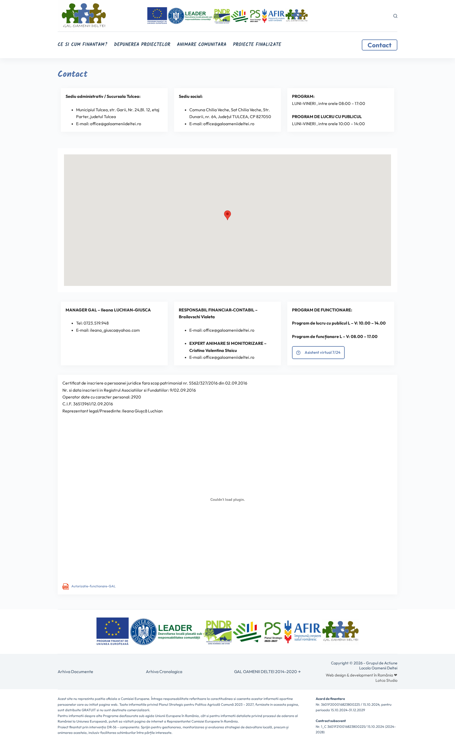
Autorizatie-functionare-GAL (93, 586)
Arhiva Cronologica (164, 671)
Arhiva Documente (75, 671)
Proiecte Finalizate (257, 45)
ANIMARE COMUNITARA (201, 45)
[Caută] (395, 16)
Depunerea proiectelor (142, 45)
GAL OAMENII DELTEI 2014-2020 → (267, 671)
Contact (380, 45)
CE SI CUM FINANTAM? (82, 45)
